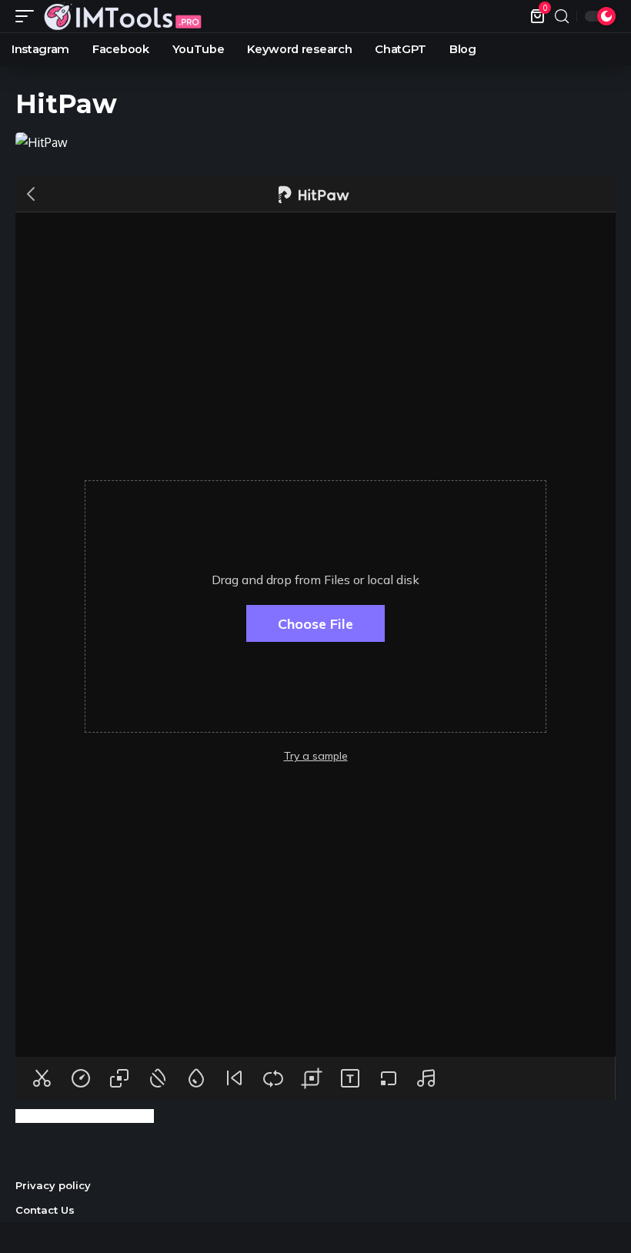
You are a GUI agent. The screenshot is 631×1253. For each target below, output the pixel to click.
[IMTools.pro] (122, 16)
